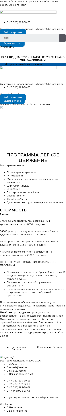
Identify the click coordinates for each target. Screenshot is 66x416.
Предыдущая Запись (16, 348)
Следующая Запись (49, 348)
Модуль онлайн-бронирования (23, 64)
